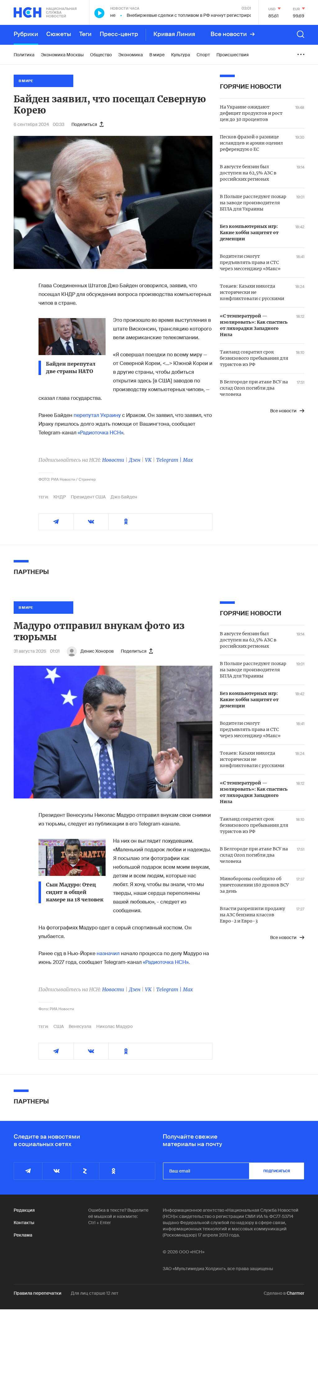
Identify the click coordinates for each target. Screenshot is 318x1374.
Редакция (24, 1210)
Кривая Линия (174, 34)
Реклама (23, 1235)
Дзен (134, 460)
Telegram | (169, 460)
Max (188, 460)
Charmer (295, 1293)
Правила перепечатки (37, 1293)
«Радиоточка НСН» (100, 432)
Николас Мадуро (114, 1026)
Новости (113, 460)
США (58, 1026)
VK (148, 460)
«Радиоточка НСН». (166, 962)
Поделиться (84, 124)
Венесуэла (80, 1026)
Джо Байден (124, 497)
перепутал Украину (97, 415)
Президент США (88, 497)
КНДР (59, 497)
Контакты (24, 1222)
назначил (108, 953)
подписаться (276, 1171)
